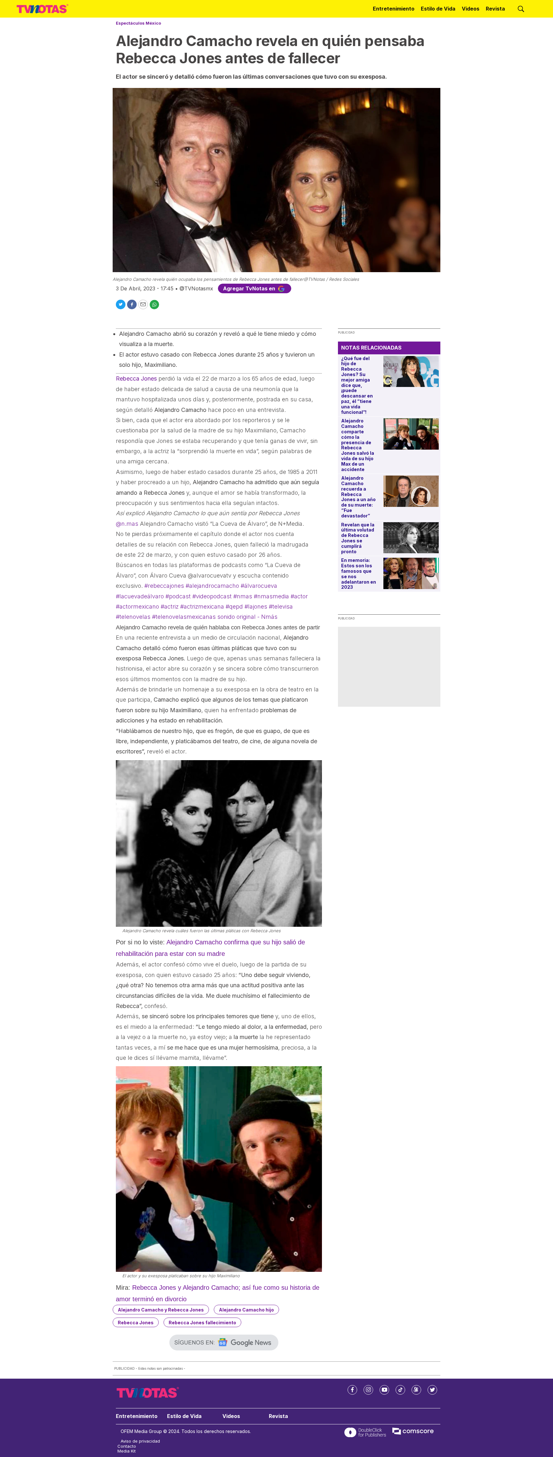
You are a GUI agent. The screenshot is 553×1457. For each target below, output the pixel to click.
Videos (470, 8)
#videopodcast (212, 596)
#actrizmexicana (202, 606)
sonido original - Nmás (247, 616)
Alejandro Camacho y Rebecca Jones (161, 1309)
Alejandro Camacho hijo (246, 1309)
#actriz (170, 606)
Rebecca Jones (136, 1322)
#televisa (281, 606)
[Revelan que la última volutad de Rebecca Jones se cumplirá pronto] (411, 537)
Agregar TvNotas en (249, 288)
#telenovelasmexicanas (184, 616)
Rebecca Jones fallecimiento (202, 1322)
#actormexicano (137, 606)
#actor (299, 596)
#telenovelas (133, 616)
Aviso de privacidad (140, 1441)
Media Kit (126, 1451)
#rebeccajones (164, 585)
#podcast (178, 596)
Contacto (126, 1446)
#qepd (234, 606)
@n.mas (127, 523)
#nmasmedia (271, 596)
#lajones (255, 606)
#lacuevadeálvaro (140, 596)
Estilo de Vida (438, 8)
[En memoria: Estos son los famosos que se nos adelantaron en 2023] (411, 573)
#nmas (242, 596)
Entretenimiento (393, 8)
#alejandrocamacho (212, 585)
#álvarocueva (259, 585)
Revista (495, 8)
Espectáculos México (138, 23)
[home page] (42, 9)
